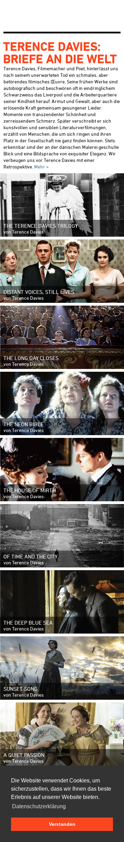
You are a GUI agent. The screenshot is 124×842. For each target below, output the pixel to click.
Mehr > (41, 167)
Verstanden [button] (62, 824)
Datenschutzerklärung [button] (39, 806)
